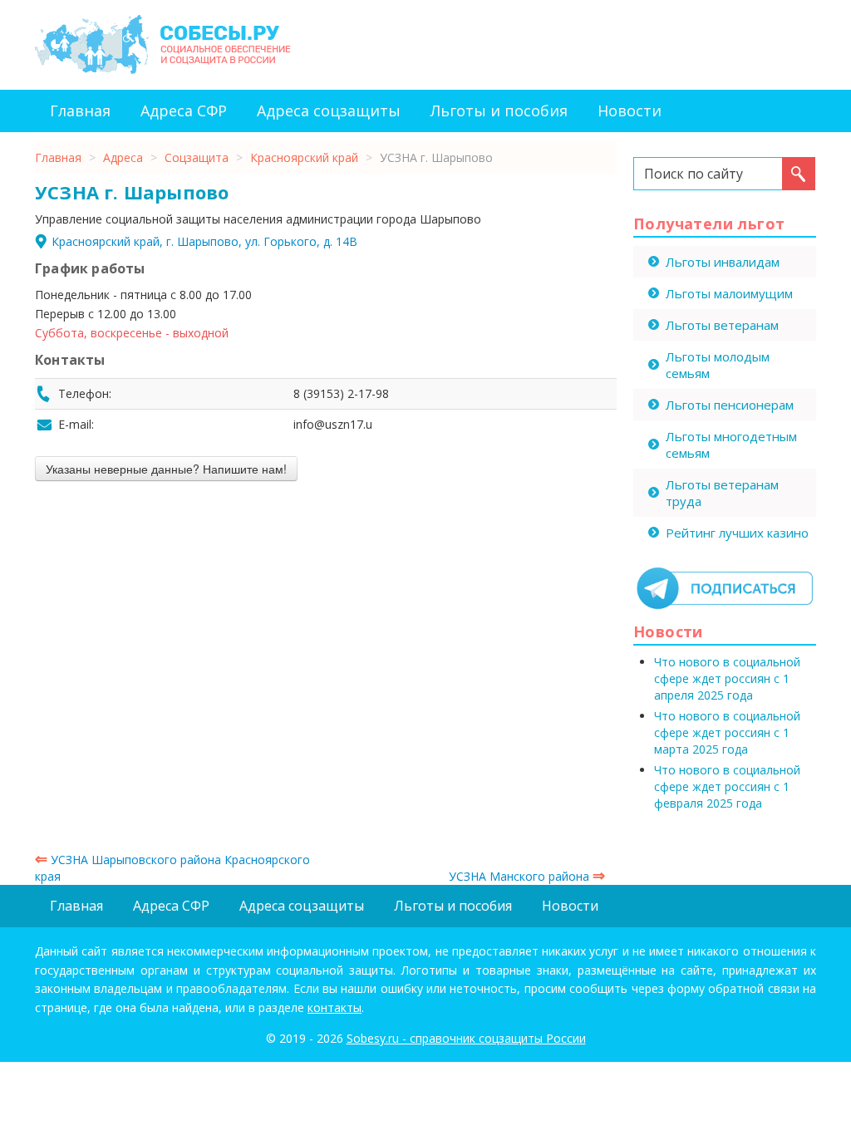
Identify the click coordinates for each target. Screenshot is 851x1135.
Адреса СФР (183, 110)
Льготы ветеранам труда (722, 492)
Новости (630, 110)
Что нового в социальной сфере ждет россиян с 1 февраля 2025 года (727, 786)
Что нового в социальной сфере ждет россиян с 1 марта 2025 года (727, 732)
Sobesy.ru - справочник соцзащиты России (466, 1038)
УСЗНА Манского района (527, 876)
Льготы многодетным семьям (731, 444)
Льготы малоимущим (729, 293)
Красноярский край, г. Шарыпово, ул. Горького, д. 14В (204, 241)
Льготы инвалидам (723, 261)
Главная (80, 110)
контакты (334, 1007)
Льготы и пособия (499, 110)
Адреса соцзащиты (329, 110)
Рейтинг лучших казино (737, 532)
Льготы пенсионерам (730, 404)
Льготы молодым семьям (718, 364)
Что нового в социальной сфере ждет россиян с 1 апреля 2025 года (727, 678)
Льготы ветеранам (722, 325)
